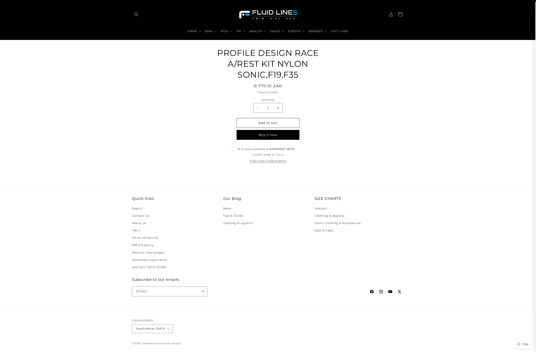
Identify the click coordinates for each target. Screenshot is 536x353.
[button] (136, 14)
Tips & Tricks (233, 216)
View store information (268, 161)
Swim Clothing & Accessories (337, 223)
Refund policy (143, 245)
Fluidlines (148, 343)
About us (139, 223)
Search (137, 208)
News (227, 208)
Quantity (268, 99)
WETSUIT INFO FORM (149, 267)
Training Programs (238, 223)
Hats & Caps (323, 230)
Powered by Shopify (168, 343)
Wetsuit (320, 208)
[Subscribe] (202, 291)
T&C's (136, 230)
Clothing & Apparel (329, 216)
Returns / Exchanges (148, 252)
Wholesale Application (150, 260)
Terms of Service (145, 238)
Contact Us (140, 216)
